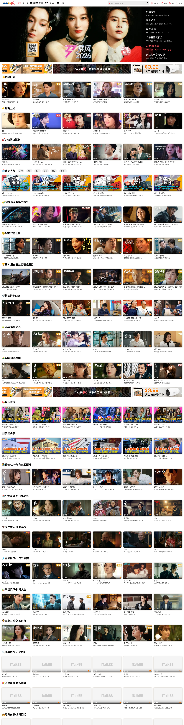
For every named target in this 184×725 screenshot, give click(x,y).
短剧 (41, 3)
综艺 (46, 3)
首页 (19, 3)
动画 (62, 3)
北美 (57, 3)
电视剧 (26, 3)
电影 (52, 3)
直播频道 (34, 3)
